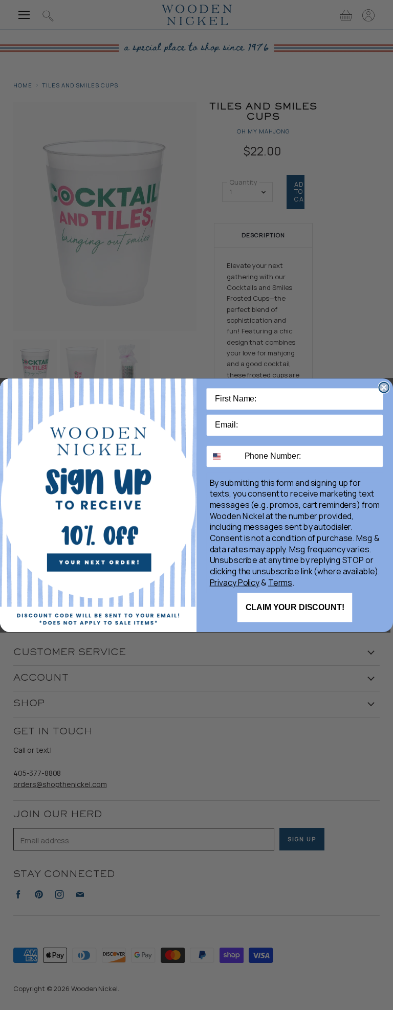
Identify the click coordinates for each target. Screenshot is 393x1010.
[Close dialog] (384, 387)
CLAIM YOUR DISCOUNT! (295, 607)
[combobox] (223, 456)
